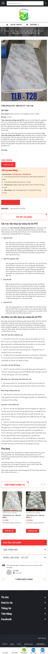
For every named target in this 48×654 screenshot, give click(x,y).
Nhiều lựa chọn (11, 557)
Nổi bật (25, 557)
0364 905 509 (26, 174)
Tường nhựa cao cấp (20, 31)
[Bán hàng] (15, 649)
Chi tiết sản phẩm (24, 217)
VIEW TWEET (19, 573)
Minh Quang (42, 638)
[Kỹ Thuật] (5, 649)
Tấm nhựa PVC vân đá (17, 209)
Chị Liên (15, 571)
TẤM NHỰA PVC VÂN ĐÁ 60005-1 (35, 516)
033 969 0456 (17, 174)
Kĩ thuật (42, 653)
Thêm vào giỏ (8, 165)
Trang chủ (8, 31)
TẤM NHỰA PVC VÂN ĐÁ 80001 (11, 516)
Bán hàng (33, 653)
